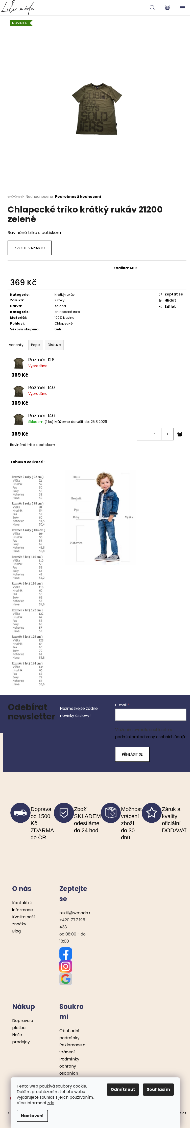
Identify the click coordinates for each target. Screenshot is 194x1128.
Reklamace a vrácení (72, 1048)
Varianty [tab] (16, 344)
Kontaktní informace (22, 906)
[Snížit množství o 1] (143, 434)
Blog (16, 931)
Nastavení (32, 1116)
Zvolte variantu (29, 247)
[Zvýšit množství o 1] (167, 434)
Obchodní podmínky (69, 1034)
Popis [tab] (35, 344)
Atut (133, 267)
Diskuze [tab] (54, 344)
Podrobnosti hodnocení (78, 196)
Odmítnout (123, 1089)
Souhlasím (158, 1089)
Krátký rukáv (65, 294)
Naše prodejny (21, 1038)
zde (50, 1103)
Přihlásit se (132, 754)
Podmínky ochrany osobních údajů (69, 1069)
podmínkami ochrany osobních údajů (150, 736)
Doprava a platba (22, 1024)
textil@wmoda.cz (76, 913)
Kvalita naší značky (23, 920)
